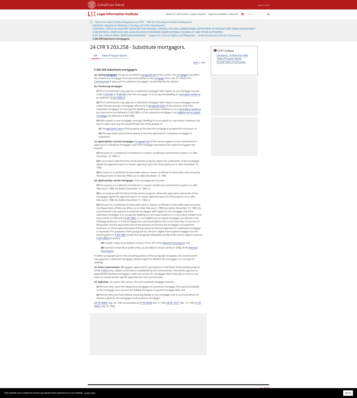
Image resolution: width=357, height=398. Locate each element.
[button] (268, 14)
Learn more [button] (90, 393)
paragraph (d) (148, 74)
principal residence (190, 94)
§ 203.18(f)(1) (117, 97)
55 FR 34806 (101, 302)
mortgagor (111, 74)
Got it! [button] (348, 393)
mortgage (159, 78)
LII (91, 22)
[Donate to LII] (242, 14)
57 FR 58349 (145, 302)
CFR (95, 55)
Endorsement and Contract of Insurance (219, 35)
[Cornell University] (92, 4)
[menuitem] (169, 14)
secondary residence (190, 109)
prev (196, 62)
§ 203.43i (121, 94)
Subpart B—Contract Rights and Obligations (172, 35)
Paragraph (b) (142, 141)
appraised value (114, 128)
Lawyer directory (198, 14)
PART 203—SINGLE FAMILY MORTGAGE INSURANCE (119, 35)
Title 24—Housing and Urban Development (169, 22)
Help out (233, 14)
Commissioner (101, 81)
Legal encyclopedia (217, 14)
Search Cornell (263, 5)
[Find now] (268, 14)
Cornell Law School (110, 4)
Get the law (182, 14)
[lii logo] (119, 14)
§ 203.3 (104, 270)
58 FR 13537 (173, 302)
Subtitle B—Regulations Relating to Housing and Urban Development (129, 25)
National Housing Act (174, 242)
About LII (170, 14)
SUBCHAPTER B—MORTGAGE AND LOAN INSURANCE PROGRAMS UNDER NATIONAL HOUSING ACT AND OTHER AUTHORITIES (158, 32)
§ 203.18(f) (130, 218)
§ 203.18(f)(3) (103, 238)
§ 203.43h (108, 94)
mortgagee (182, 74)
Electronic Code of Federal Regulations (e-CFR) (119, 22)
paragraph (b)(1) (157, 105)
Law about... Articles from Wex (232, 55)
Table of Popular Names (114, 55)
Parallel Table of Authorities (231, 62)
